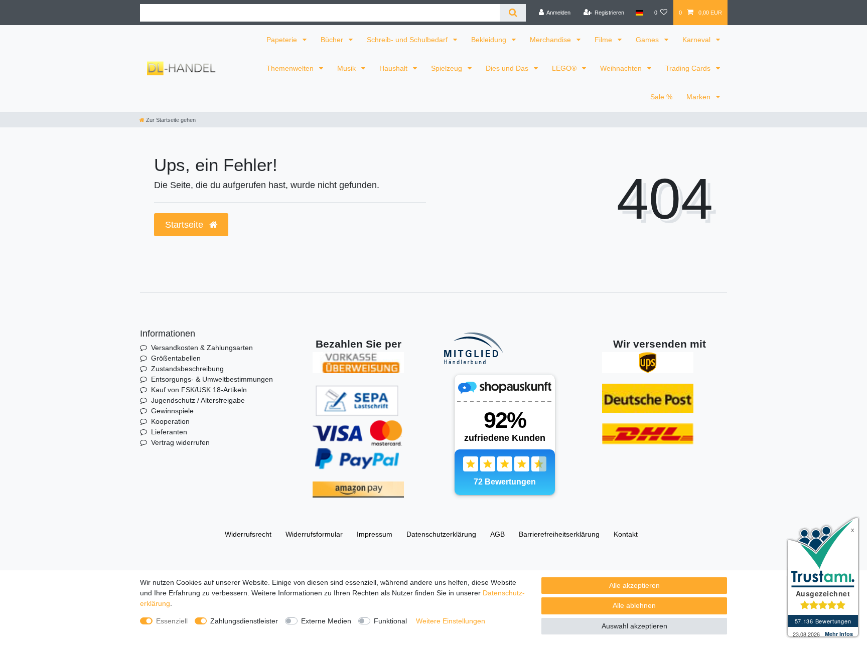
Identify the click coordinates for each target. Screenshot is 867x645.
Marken (699, 97)
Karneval (697, 40)
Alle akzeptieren (634, 585)
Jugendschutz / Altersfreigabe (198, 400)
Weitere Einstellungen (450, 621)
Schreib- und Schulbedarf (408, 40)
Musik (347, 68)
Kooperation (170, 421)
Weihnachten (622, 68)
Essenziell (172, 621)
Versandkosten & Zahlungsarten (202, 348)
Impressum (374, 534)
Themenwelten (291, 68)
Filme (604, 40)
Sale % (661, 97)
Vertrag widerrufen (180, 442)
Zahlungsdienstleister (244, 621)
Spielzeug (447, 68)
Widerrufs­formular (314, 534)
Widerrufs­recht (248, 534)
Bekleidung (489, 40)
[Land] (639, 12)
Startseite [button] (185, 225)
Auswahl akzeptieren (634, 626)
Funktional (390, 621)
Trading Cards (688, 68)
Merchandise (551, 40)
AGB (497, 534)
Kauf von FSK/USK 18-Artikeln (199, 390)
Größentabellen (176, 358)
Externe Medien (326, 621)
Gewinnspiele (172, 411)
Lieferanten (169, 432)
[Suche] (512, 13)
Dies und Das (508, 68)
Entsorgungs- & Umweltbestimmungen (212, 379)
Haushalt (394, 68)
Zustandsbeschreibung (187, 369)
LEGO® (565, 68)
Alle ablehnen (634, 605)
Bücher (333, 40)
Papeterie (282, 40)
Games (648, 40)
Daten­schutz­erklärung (441, 534)
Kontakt (626, 534)
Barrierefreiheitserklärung (559, 534)
